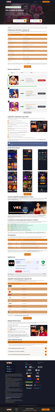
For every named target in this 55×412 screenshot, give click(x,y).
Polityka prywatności (28, 364)
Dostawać (45, 409)
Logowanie (35, 1)
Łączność (26, 363)
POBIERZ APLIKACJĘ (26, 271)
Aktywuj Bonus (41, 80)
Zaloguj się (46, 1)
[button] (27, 342)
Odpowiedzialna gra (41, 362)
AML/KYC (39, 363)
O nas (26, 362)
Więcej (27, 112)
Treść (9, 27)
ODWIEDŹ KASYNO (18, 271)
